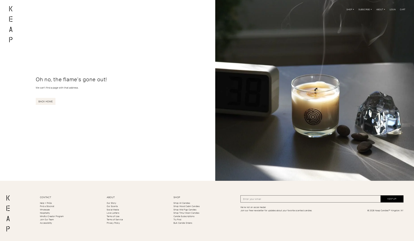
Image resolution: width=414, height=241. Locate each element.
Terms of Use (113, 216)
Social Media (113, 209)
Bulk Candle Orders (183, 223)
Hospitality (45, 213)
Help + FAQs (46, 203)
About (380, 9)
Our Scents (112, 206)
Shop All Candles (182, 203)
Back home (45, 101)
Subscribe (364, 9)
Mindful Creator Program (52, 216)
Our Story (111, 203)
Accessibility (46, 223)
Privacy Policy (113, 223)
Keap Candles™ (383, 210)
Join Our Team (47, 219)
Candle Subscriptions (184, 216)
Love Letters (113, 213)
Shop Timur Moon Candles (186, 213)
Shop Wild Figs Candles (185, 209)
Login (393, 9)
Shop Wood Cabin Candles (187, 206)
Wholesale (45, 209)
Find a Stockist (47, 206)
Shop (350, 9)
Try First (177, 219)
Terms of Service (115, 219)
